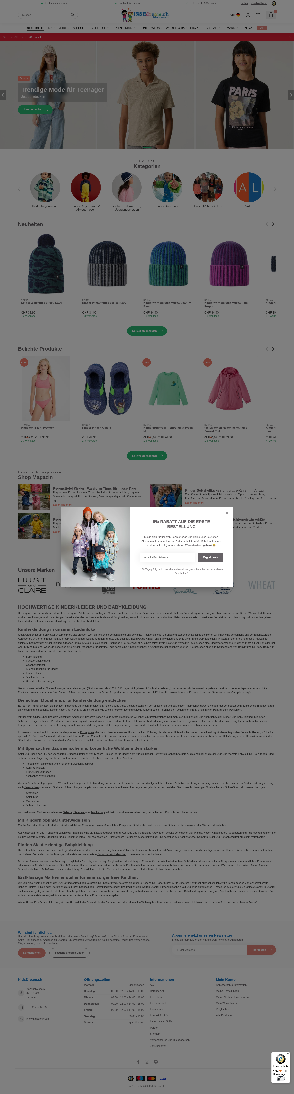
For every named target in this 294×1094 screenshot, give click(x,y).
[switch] (281, 1078)
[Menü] (287, 1054)
